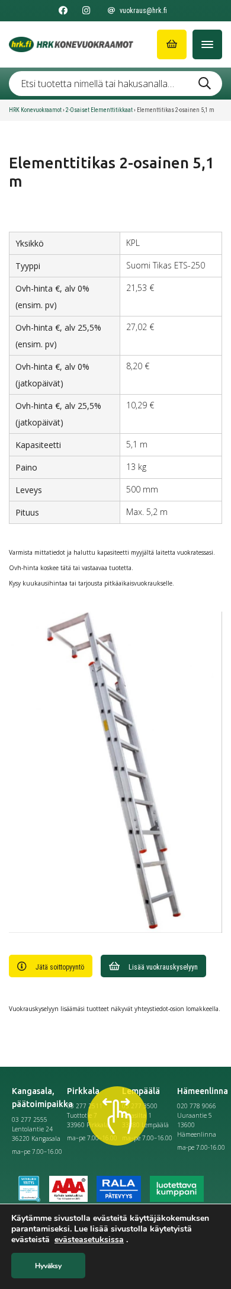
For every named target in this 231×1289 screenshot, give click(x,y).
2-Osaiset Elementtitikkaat (99, 110)
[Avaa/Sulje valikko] (207, 44)
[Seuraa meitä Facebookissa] (63, 11)
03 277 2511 (84, 1106)
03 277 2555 (29, 1119)
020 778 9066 (196, 1106)
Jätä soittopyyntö (60, 967)
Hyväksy (48, 1266)
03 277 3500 (140, 1106)
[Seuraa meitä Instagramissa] (86, 11)
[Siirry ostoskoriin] (172, 44)
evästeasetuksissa (89, 1239)
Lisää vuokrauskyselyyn (163, 967)
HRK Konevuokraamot (35, 110)
